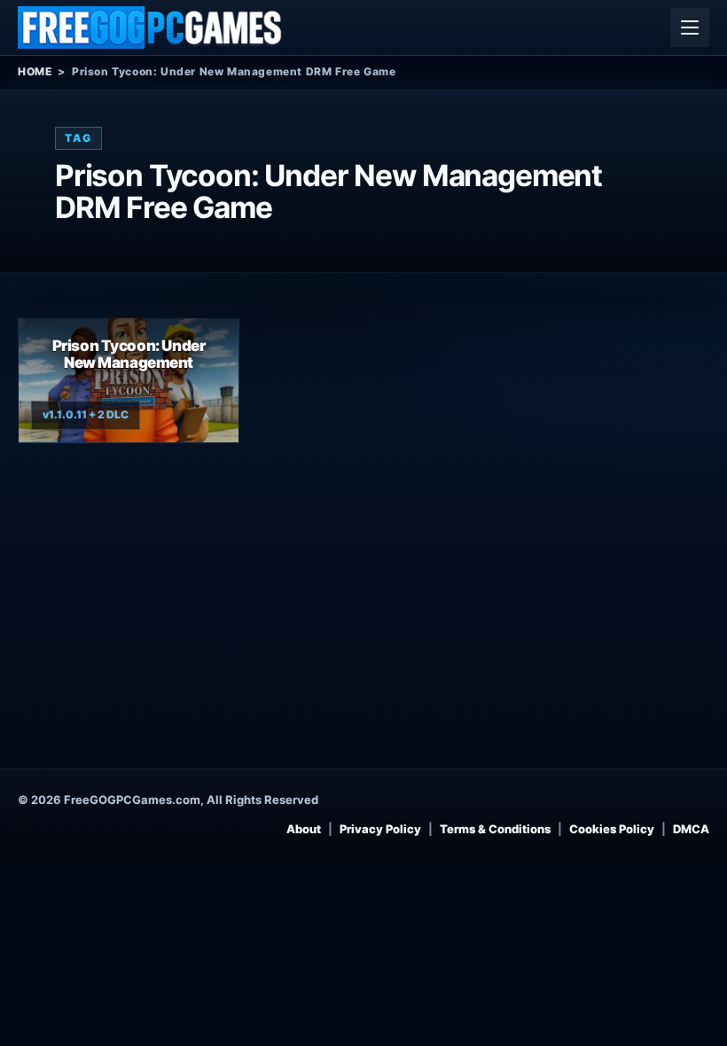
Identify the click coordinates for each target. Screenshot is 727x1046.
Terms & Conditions (495, 829)
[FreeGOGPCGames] (151, 27)
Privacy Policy (380, 829)
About (303, 829)
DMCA (691, 829)
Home (34, 71)
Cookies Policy (611, 829)
